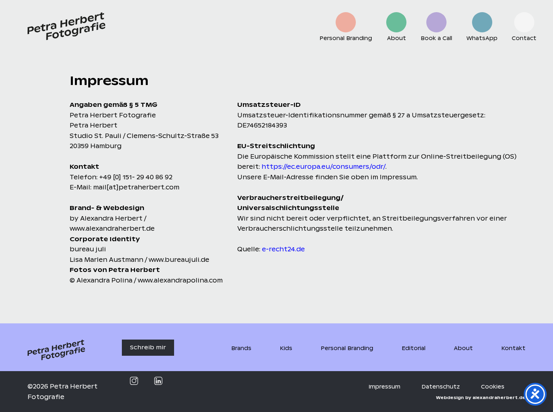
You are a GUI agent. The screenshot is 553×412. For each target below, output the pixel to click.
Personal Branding (347, 348)
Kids (286, 348)
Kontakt (513, 348)
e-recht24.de (283, 249)
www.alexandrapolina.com (180, 280)
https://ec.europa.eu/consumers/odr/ (323, 166)
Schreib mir (148, 347)
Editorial (413, 348)
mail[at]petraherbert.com (136, 187)
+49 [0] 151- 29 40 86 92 (135, 177)
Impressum (384, 386)
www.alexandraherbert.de (112, 228)
